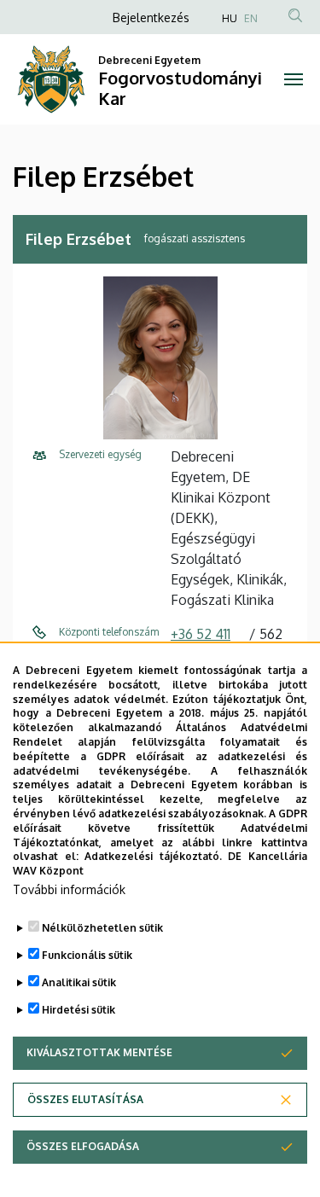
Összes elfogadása (82, 1146)
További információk (69, 889)
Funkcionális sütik (87, 955)
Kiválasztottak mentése (99, 1052)
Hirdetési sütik (78, 1009)
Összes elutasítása (85, 1099)
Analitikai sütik (79, 982)
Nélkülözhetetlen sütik (102, 927)
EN (251, 18)
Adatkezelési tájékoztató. (153, 856)
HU (229, 18)
